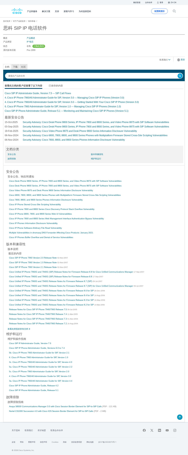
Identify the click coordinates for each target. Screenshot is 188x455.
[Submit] (180, 76)
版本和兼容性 (97, 154)
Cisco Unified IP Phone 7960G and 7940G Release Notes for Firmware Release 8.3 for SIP (51, 300)
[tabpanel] (94, 102)
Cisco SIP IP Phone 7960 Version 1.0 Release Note (33, 262)
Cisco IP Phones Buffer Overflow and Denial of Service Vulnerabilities (41, 237)
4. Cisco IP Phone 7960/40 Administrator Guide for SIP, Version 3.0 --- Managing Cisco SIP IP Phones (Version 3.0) (64, 97)
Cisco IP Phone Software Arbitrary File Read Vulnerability (35, 228)
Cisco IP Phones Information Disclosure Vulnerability (33, 223)
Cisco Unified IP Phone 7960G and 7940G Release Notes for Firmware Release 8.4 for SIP (51, 295)
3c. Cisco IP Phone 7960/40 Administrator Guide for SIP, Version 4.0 (40, 362)
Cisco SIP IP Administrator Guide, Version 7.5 (30, 343)
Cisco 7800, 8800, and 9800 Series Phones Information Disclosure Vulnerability (46, 200)
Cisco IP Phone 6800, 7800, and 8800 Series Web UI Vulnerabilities (40, 214)
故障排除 (12, 158)
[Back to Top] (179, 417)
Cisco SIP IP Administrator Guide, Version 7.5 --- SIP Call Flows (38, 93)
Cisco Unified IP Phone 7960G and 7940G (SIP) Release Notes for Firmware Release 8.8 (51, 276)
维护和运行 (96, 158)
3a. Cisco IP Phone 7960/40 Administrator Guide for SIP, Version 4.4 (40, 381)
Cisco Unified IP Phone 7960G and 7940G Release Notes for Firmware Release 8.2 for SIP (51, 305)
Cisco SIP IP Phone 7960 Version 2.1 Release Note (33, 267)
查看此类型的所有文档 (18, 329)
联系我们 (164, 60)
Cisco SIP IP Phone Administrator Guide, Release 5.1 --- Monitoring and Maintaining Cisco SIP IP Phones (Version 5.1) (66, 111)
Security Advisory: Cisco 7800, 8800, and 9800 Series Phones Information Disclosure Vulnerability (74, 140)
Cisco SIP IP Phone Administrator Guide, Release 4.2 (33, 385)
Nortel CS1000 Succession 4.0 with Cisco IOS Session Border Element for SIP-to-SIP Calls (51, 411)
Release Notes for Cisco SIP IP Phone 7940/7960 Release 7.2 (38, 323)
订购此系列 (39, 46)
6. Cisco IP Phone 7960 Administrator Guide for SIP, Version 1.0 (38, 357)
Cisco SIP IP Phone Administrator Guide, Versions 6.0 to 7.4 (37, 348)
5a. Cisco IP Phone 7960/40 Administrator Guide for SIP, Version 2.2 (40, 367)
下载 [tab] (15, 67)
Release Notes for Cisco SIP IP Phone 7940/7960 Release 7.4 (38, 314)
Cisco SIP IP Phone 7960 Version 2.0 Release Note (33, 258)
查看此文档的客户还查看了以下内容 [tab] (23, 85)
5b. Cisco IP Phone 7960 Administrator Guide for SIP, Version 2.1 (39, 353)
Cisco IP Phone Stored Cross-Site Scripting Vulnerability (35, 204)
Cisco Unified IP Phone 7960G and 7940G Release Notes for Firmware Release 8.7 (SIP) (51, 281)
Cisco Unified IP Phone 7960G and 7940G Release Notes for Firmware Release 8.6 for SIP (51, 290)
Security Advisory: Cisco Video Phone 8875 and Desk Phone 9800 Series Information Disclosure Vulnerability (80, 131)
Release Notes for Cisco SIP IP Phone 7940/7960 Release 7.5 (38, 309)
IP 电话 (30, 42)
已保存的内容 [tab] (56, 85)
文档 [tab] (7, 67)
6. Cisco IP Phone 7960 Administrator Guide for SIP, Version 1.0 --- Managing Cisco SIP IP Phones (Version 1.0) (63, 106)
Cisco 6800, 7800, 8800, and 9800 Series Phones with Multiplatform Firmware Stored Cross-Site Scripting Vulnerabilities (65, 195)
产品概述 (31, 38)
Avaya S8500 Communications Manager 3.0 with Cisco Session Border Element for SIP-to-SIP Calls (55, 406)
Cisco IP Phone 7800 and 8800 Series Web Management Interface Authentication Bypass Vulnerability (56, 218)
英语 (183, 59)
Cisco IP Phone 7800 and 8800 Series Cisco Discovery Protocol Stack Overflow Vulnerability (51, 209)
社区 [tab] (23, 67)
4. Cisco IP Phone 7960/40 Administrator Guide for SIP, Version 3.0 (40, 376)
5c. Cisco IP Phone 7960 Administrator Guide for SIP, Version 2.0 (39, 371)
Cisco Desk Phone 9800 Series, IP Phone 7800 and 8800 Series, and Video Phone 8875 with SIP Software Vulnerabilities (65, 181)
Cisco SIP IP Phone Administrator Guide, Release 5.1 (33, 390)
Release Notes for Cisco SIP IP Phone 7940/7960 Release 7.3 (38, 319)
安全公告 (12, 154)
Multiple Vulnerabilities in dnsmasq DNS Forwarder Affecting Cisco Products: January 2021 (51, 232)
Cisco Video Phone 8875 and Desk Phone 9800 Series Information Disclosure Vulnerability (51, 190)
